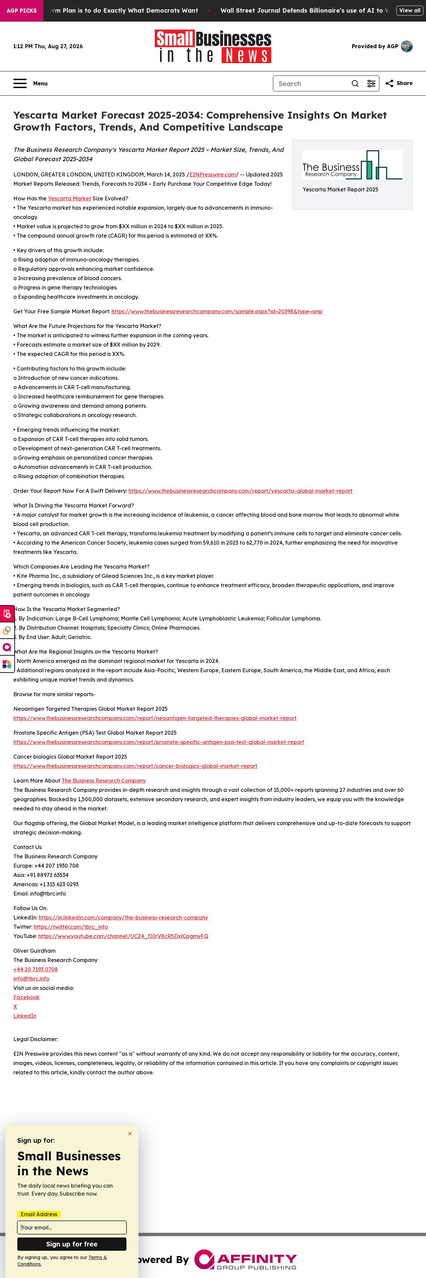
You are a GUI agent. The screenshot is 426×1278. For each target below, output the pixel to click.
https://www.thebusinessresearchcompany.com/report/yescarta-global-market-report (240, 490)
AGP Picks (22, 10)
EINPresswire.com (212, 174)
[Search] (355, 83)
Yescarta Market (69, 198)
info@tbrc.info (31, 978)
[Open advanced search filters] (371, 83)
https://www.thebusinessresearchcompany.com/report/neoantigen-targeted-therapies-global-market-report (155, 718)
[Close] (130, 1133)
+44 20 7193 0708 (35, 969)
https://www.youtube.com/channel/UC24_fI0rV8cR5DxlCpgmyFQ (123, 936)
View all (409, 10)
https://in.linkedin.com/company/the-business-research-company (123, 917)
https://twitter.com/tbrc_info (71, 926)
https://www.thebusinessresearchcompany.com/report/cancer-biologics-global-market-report (135, 766)
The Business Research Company (104, 780)
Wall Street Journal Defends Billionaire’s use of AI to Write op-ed (321, 10)
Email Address (39, 1214)
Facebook (26, 997)
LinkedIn (24, 1015)
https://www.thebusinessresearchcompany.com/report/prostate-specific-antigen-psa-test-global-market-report (158, 742)
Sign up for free (72, 1244)
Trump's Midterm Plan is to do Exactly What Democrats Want (103, 10)
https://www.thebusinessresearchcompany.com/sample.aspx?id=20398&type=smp (216, 311)
